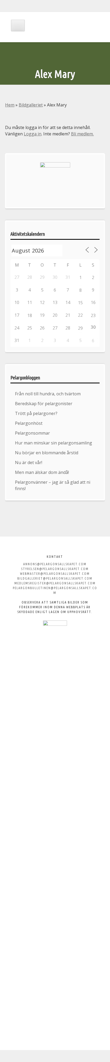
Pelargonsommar (32, 433)
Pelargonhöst (28, 423)
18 (29, 315)
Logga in (32, 134)
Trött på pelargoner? (36, 413)
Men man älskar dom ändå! (42, 472)
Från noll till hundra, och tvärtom (48, 394)
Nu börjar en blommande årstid (46, 453)
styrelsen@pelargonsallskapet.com (55, 569)
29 (80, 328)
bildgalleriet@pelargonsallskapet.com (54, 578)
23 (93, 315)
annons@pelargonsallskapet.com (55, 564)
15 (80, 303)
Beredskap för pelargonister (43, 403)
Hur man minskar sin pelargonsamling (53, 443)
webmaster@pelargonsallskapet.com (55, 573)
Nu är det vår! (28, 462)
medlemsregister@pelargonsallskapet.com (55, 583)
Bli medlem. (82, 134)
